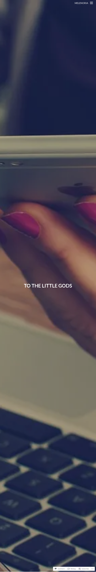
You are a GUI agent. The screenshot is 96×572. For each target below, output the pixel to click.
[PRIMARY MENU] (91, 3)
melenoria (81, 3)
